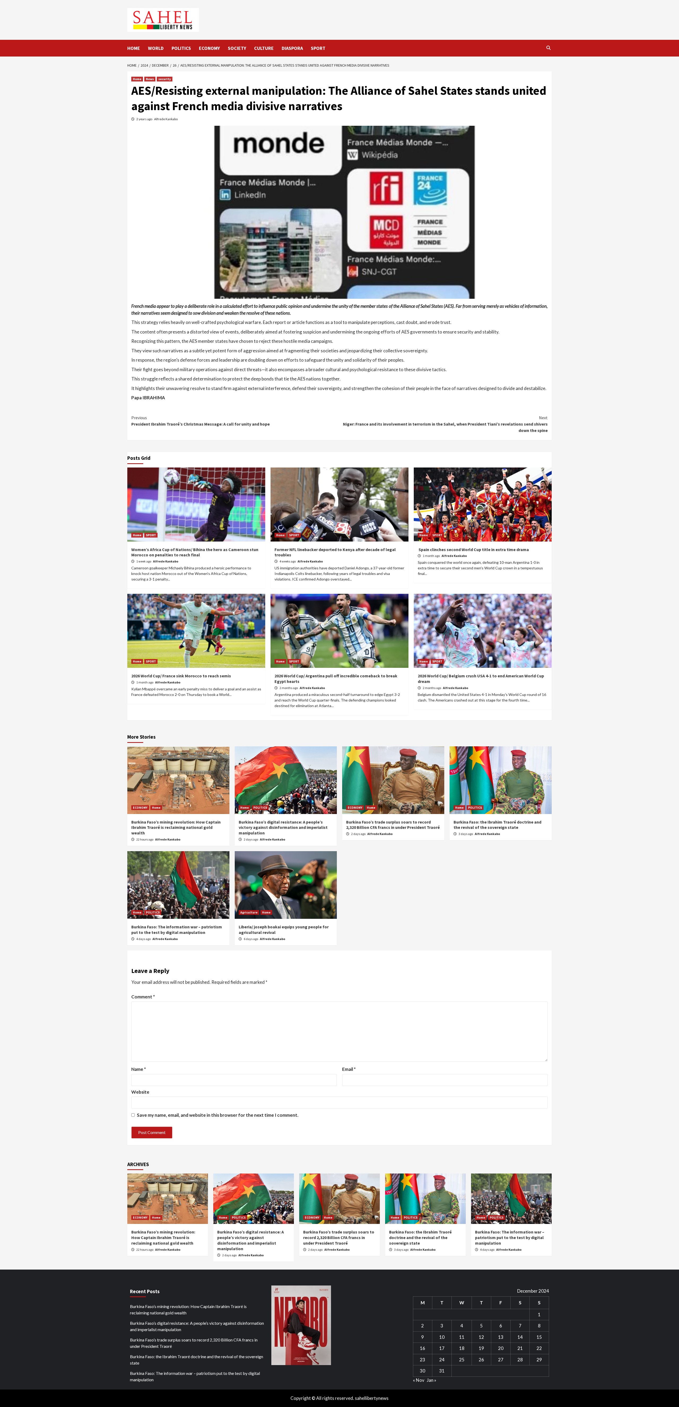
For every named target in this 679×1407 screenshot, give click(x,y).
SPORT (318, 48)
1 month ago (431, 556)
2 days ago (251, 839)
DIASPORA (292, 48)
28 (520, 1359)
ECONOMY (209, 48)
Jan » (431, 1380)
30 (422, 1371)
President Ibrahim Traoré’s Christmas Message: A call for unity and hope (200, 421)
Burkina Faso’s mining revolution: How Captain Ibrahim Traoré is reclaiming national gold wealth (176, 827)
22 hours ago (145, 839)
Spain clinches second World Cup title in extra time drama (473, 549)
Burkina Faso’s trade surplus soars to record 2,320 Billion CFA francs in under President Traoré (393, 824)
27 (500, 1359)
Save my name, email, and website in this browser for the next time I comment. (217, 1115)
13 (500, 1337)
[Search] (548, 48)
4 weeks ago (288, 561)
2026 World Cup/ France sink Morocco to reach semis (181, 675)
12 (481, 1337)
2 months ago (289, 688)
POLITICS (181, 48)
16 (422, 1348)
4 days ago (143, 939)
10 (442, 1337)
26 (481, 1359)
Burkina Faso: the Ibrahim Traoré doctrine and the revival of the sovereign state (497, 824)
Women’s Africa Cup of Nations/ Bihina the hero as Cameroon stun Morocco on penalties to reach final (194, 552)
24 (442, 1359)
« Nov (418, 1380)
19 (481, 1348)
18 (461, 1348)
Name (138, 1069)
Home (137, 79)
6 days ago (251, 939)
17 (442, 1348)
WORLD (156, 48)
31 (442, 1371)
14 (520, 1337)
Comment (143, 996)
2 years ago (144, 119)
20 (500, 1348)
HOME (133, 48)
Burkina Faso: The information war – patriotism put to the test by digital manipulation (176, 929)
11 (461, 1337)
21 (520, 1348)
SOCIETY (237, 48)
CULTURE (264, 48)
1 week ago (144, 561)
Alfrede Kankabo (166, 119)
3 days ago (466, 834)
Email (349, 1069)
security (164, 79)
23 (422, 1359)
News (150, 79)
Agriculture (249, 912)
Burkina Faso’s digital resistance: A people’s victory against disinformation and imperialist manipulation (283, 827)
